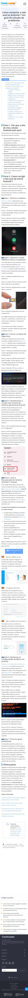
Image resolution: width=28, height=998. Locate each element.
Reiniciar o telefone (6, 201)
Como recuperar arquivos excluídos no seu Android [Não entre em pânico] (14, 925)
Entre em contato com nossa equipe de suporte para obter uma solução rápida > (15, 831)
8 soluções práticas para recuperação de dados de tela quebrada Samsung (15, 909)
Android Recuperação (17, 26)
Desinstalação (14, 988)
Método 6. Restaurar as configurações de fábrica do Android (15, 113)
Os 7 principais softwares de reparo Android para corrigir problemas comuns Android (14, 920)
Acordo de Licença (14, 986)
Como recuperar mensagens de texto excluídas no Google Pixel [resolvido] (15, 930)
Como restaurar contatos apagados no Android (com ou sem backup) (15, 904)
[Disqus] (14, 872)
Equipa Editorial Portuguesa (4, 26)
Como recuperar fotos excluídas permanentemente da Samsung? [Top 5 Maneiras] (13, 915)
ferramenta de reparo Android (11, 489)
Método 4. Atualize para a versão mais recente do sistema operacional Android (16, 102)
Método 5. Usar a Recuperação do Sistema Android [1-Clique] (15, 107)
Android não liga (20, 500)
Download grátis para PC (15, 551)
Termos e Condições (14, 983)
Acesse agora (21, 970)
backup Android (8, 672)
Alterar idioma (14, 977)
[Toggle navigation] (24, 4)
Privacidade (14, 985)
